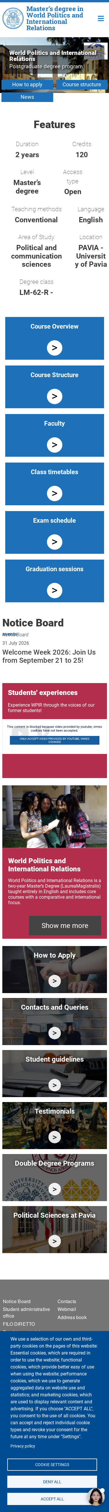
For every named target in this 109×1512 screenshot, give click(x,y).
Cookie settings (52, 1464)
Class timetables (54, 472)
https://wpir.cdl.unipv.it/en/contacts (54, 1033)
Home (101, 18)
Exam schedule (54, 520)
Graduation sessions (54, 569)
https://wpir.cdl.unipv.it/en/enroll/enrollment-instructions (54, 981)
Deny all (52, 1481)
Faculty (54, 423)
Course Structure (54, 375)
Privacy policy (22, 1446)
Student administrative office (26, 1312)
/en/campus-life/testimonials (54, 1137)
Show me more (65, 926)
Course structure (81, 84)
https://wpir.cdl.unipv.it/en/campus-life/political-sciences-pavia (54, 1241)
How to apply (27, 84)
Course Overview (54, 326)
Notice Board (15, 634)
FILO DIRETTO (19, 1324)
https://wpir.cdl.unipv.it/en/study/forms (54, 1085)
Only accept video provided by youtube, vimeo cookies (55, 740)
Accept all (52, 1498)
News (27, 97)
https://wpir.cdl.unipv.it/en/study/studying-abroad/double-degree (54, 1189)
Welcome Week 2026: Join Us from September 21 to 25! (49, 656)
